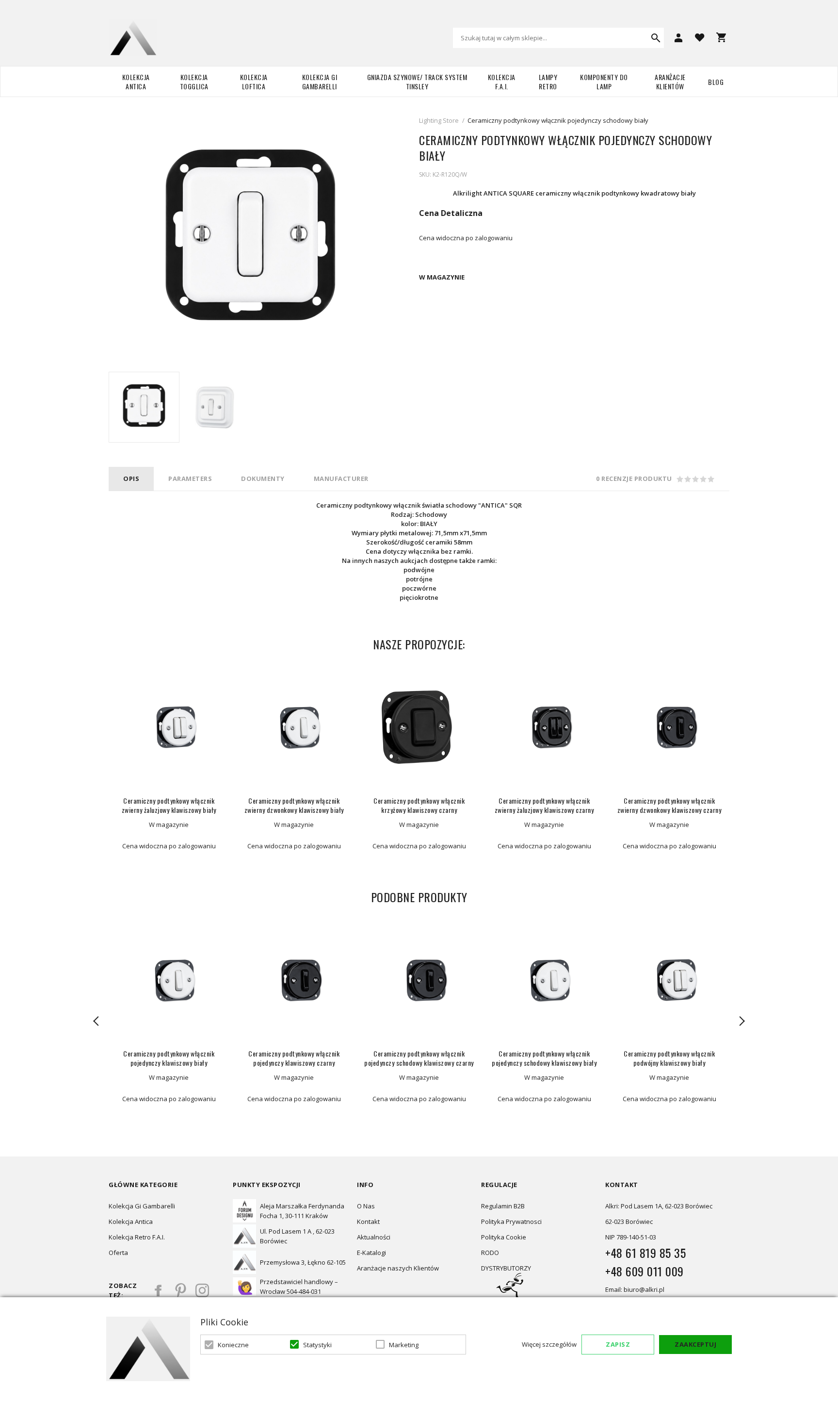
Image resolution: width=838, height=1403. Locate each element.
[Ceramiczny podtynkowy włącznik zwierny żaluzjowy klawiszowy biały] (168, 727)
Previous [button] (96, 1021)
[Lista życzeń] (700, 37)
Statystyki (317, 1344)
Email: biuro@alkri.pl (634, 1289)
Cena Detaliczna (451, 213)
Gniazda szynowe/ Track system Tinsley (417, 81)
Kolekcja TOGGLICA (194, 81)
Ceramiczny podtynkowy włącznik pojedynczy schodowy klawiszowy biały (544, 1058)
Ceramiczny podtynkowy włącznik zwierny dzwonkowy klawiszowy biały (294, 805)
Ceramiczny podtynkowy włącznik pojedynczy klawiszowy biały (168, 1058)
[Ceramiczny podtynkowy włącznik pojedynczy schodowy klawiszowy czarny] (419, 980)
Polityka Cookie (503, 1237)
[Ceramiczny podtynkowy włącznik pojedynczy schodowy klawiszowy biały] (544, 980)
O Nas (366, 1206)
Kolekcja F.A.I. (502, 81)
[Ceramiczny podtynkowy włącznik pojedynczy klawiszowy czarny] (294, 980)
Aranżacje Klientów (670, 81)
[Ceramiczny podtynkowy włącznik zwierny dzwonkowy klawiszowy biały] (294, 727)
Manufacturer (341, 478)
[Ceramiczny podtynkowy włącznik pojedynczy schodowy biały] (144, 407)
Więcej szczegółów (549, 1344)
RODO (490, 1252)
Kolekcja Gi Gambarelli (320, 81)
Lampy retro (548, 81)
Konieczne (233, 1344)
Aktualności (373, 1237)
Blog (716, 82)
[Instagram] (202, 1290)
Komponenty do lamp (604, 81)
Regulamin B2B (503, 1206)
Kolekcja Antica (136, 81)
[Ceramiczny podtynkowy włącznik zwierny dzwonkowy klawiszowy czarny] (669, 727)
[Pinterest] (180, 1290)
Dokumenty (263, 478)
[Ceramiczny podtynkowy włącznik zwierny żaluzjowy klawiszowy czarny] (544, 727)
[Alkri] (133, 37)
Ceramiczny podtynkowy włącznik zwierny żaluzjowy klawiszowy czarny (544, 805)
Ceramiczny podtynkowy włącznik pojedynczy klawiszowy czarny (293, 1058)
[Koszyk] (721, 37)
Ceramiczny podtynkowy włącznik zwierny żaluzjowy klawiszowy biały (169, 805)
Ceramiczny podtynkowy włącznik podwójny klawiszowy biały (669, 1058)
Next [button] (741, 1021)
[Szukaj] (655, 38)
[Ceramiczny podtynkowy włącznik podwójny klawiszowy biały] (669, 980)
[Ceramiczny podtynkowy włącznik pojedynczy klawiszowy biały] (168, 980)
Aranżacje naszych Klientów (398, 1268)
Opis (131, 478)
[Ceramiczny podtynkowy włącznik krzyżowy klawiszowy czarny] (419, 727)
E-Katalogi (371, 1252)
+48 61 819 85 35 (645, 1252)
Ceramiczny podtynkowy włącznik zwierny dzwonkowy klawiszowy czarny (669, 805)
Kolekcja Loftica (254, 81)
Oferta (118, 1252)
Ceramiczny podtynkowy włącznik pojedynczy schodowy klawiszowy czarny (419, 1058)
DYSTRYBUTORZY (506, 1268)
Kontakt (368, 1221)
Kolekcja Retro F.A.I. (137, 1237)
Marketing (404, 1344)
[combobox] (558, 38)
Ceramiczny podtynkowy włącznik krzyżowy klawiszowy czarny (419, 805)
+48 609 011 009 (644, 1271)
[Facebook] (158, 1290)
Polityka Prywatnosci (511, 1221)
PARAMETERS (190, 478)
